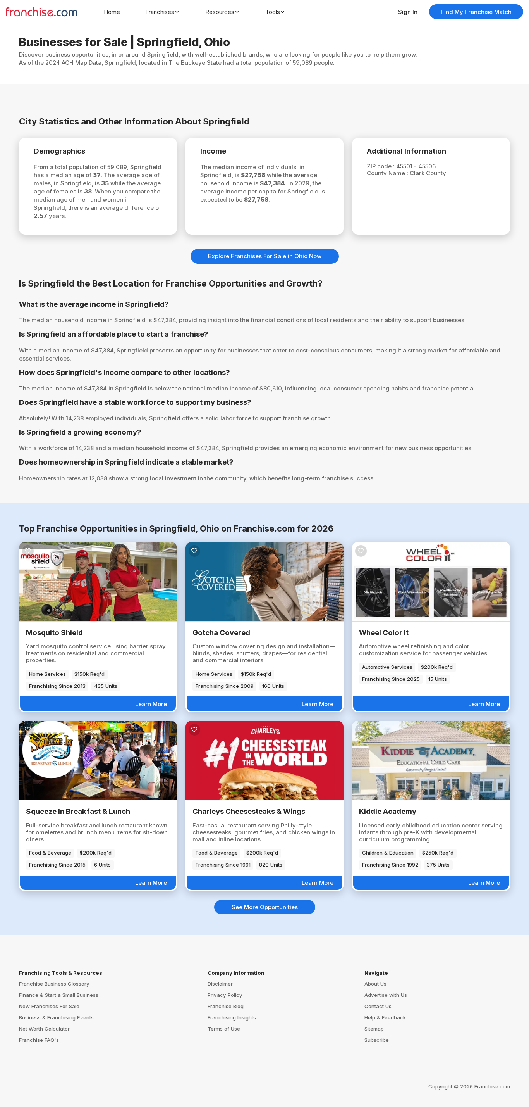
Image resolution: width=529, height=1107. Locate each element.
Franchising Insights (232, 1017)
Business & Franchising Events (56, 1017)
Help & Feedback (385, 1017)
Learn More (151, 704)
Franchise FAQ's (39, 1040)
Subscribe (376, 1040)
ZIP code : (381, 166)
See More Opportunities (265, 907)
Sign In (407, 12)
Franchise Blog (226, 1006)
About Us (375, 984)
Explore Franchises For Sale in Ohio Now (264, 256)
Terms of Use (224, 1029)
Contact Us (378, 1006)
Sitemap (374, 1029)
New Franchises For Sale (49, 1006)
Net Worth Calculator (44, 1029)
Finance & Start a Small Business (58, 995)
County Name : (388, 173)
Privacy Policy (225, 995)
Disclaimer (220, 984)
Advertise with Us (385, 995)
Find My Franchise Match (476, 12)
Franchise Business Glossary (54, 984)
